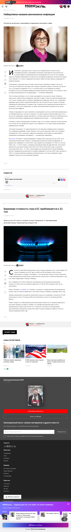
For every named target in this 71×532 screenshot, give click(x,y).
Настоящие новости (52, 513)
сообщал (23, 289)
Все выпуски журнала (10, 468)
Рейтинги (6, 473)
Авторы (6, 488)
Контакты (6, 491)
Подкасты (8, 173)
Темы (5, 456)
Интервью (6, 458)
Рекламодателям (8, 501)
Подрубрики (7, 453)
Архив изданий (8, 471)
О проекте (7, 483)
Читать (31, 195)
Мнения (6, 460)
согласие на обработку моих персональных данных (28, 436)
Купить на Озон (36, 525)
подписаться (41, 195)
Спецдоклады (7, 476)
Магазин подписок (13, 497)
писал (13, 138)
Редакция (6, 486)
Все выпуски (7, 189)
